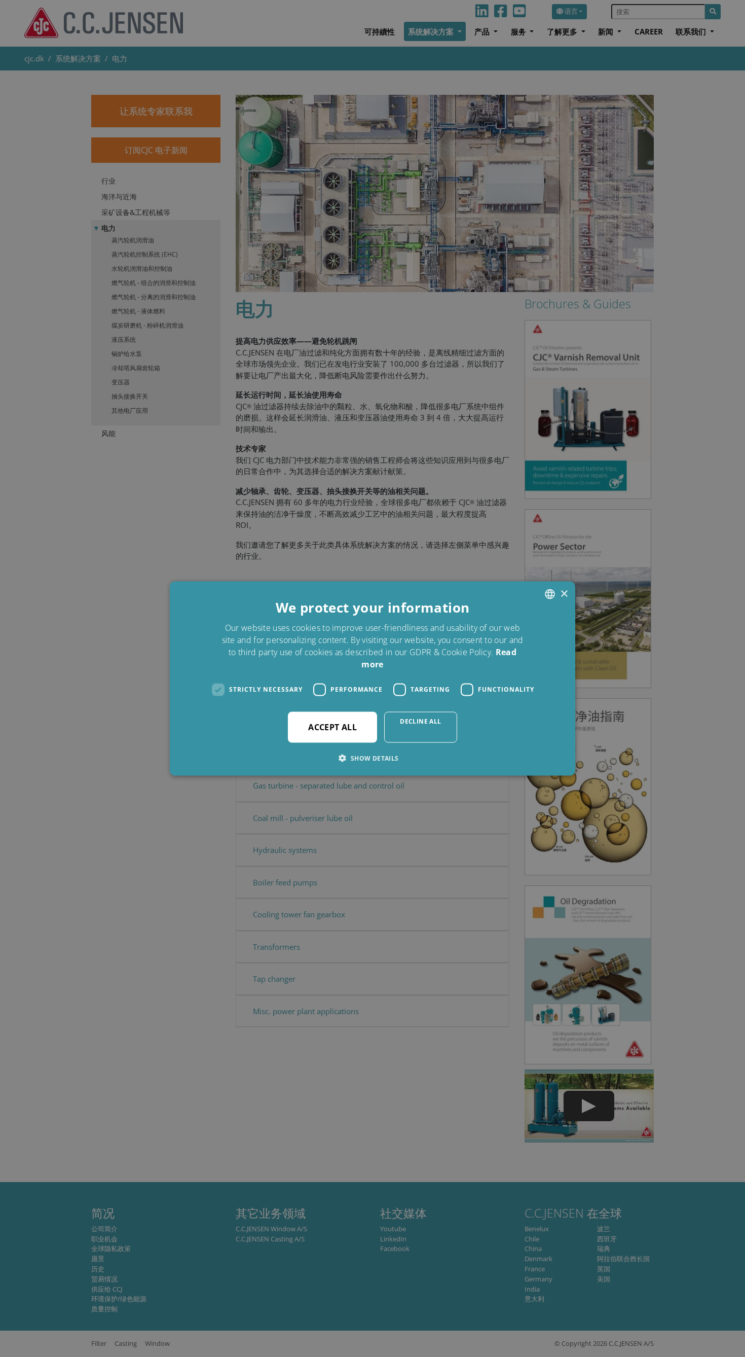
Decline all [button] (420, 721)
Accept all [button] (332, 726)
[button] (372, 758)
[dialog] (372, 678)
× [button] (564, 593)
